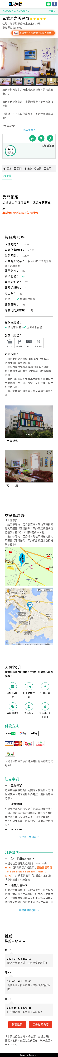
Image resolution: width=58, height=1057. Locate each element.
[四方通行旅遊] (15, 5)
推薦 (8, 176)
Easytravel (34, 1055)
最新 (9, 168)
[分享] (32, 138)
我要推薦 (17, 1024)
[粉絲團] (41, 138)
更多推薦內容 (41, 1024)
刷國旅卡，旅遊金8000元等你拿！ (36, 33)
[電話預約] (50, 138)
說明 (48, 168)
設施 (29, 168)
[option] (29, 421)
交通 (39, 168)
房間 (19, 168)
